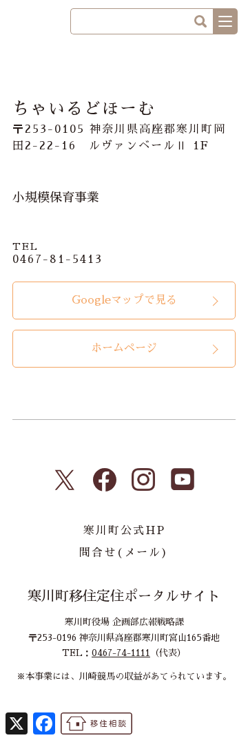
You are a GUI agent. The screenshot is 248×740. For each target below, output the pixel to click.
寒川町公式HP (124, 530)
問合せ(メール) (124, 552)
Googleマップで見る (124, 300)
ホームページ (124, 348)
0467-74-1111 (121, 652)
